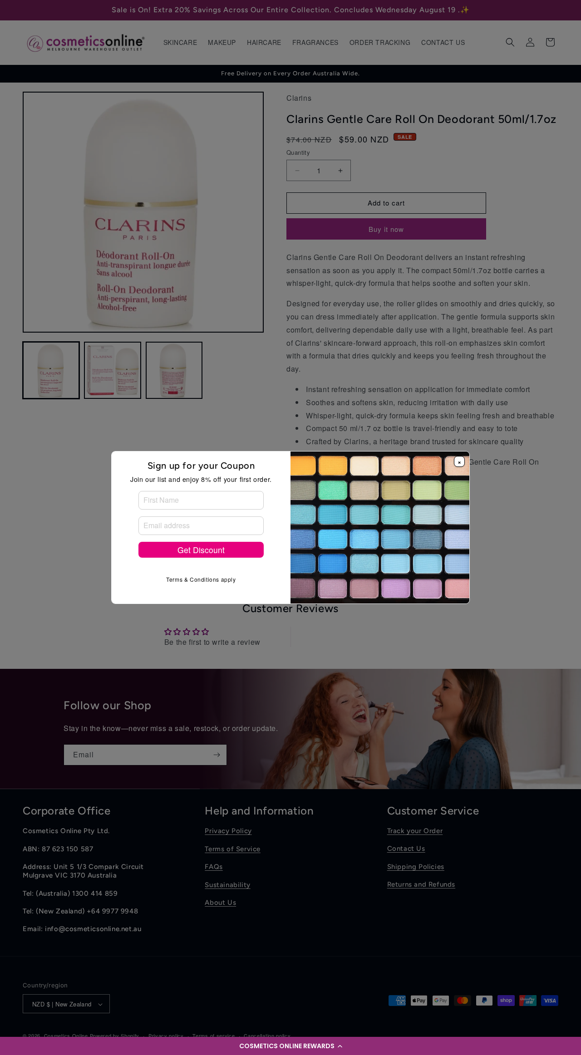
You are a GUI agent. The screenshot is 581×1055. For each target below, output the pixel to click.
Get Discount (201, 549)
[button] (290, 1046)
